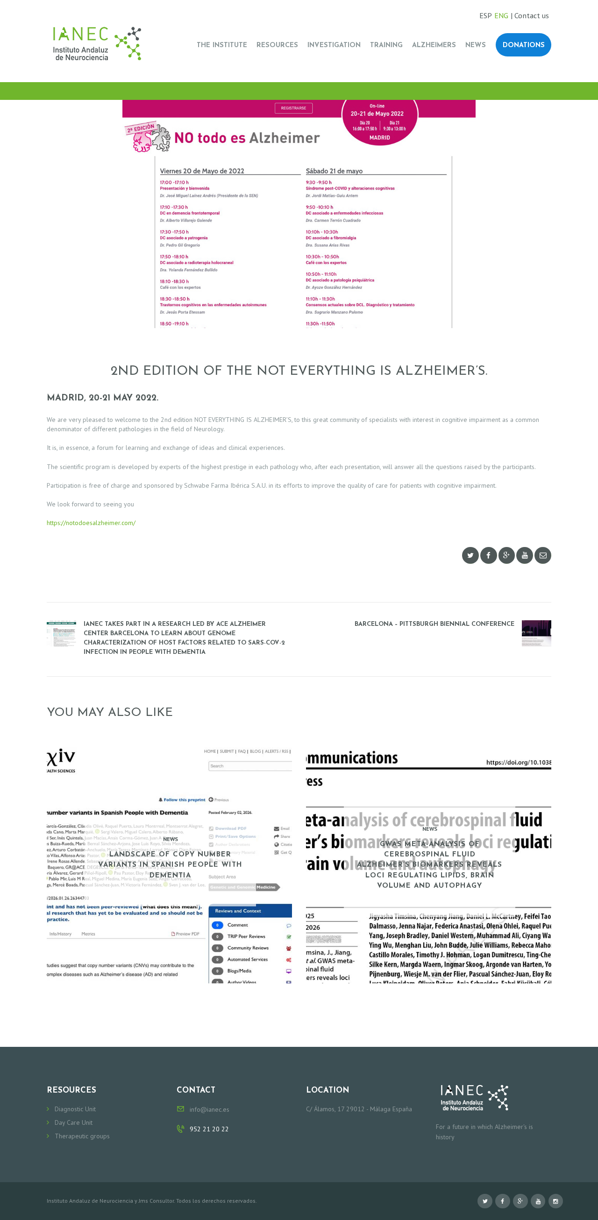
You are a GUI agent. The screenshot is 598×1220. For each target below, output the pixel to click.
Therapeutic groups (82, 1136)
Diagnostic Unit (75, 1109)
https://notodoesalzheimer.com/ (91, 523)
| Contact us (530, 15)
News (170, 838)
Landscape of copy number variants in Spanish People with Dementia (170, 865)
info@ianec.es (209, 1109)
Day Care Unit (74, 1122)
